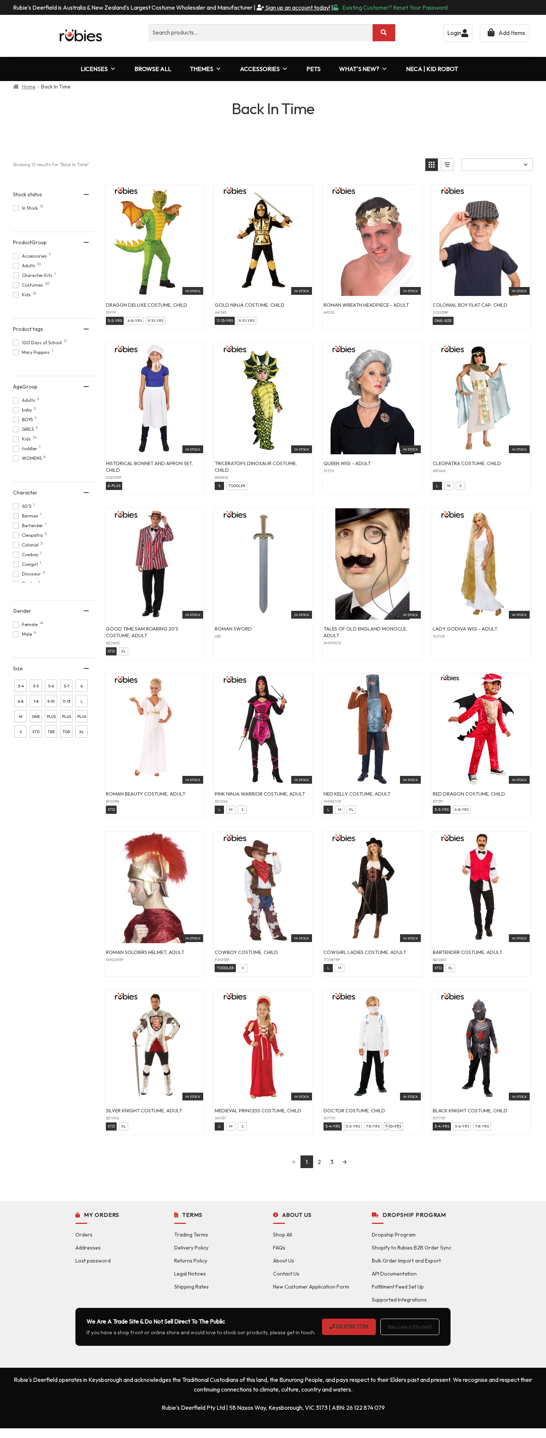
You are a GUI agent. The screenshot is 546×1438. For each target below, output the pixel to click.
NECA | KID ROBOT (432, 68)
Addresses (88, 1247)
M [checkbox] (20, 716)
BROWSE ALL (152, 68)
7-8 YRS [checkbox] (35, 703)
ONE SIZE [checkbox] (36, 718)
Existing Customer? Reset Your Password (395, 7)
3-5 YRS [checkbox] (35, 688)
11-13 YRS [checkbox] (66, 703)
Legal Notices (190, 1273)
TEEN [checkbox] (51, 733)
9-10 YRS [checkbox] (51, 703)
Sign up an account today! (297, 7)
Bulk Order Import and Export (406, 1260)
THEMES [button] (201, 68)
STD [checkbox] (35, 731)
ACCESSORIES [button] (260, 68)
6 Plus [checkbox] (81, 688)
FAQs (279, 1247)
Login (454, 32)
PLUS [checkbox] (51, 716)
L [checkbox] (82, 701)
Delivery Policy (191, 1247)
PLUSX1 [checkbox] (66, 718)
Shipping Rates (191, 1286)
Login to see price (154, 287)
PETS (313, 68)
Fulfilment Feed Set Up (398, 1286)
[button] (431, 164)
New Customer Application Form (311, 1286)
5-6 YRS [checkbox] (51, 688)
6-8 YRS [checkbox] (20, 703)
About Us (283, 1260)
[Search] (384, 32)
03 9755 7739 (351, 1326)
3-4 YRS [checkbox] (20, 688)
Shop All (282, 1234)
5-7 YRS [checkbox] (66, 688)
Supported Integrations (399, 1299)
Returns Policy (190, 1260)
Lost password (93, 1260)
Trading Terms (191, 1234)
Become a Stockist (410, 1326)
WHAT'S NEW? (359, 68)
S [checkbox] (21, 731)
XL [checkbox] (81, 731)
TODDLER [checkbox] (66, 733)
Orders (83, 1234)
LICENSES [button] (94, 68)
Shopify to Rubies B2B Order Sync (411, 1247)
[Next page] (344, 1161)
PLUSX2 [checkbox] (81, 718)
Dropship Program (394, 1234)
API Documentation (394, 1273)
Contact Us (286, 1273)
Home (29, 86)
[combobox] (260, 32)
